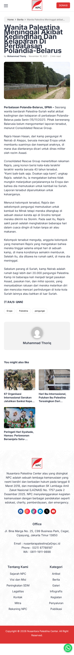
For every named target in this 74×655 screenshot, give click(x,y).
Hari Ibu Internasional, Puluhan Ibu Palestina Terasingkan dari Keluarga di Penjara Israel (52, 397)
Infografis (56, 591)
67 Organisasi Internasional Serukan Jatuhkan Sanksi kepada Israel (19, 397)
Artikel (56, 573)
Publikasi (56, 609)
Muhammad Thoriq (37, 343)
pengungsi (40, 311)
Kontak (17, 597)
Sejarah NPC (18, 573)
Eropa (9, 311)
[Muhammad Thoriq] (37, 339)
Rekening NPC (18, 609)
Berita (56, 579)
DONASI (63, 5)
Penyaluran (56, 603)
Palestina (23, 311)
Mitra (18, 603)
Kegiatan (56, 597)
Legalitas (18, 591)
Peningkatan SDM (18, 585)
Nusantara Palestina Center (42, 631)
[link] (20, 511)
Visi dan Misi (18, 579)
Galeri (56, 585)
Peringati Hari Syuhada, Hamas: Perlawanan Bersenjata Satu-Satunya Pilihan (19, 435)
